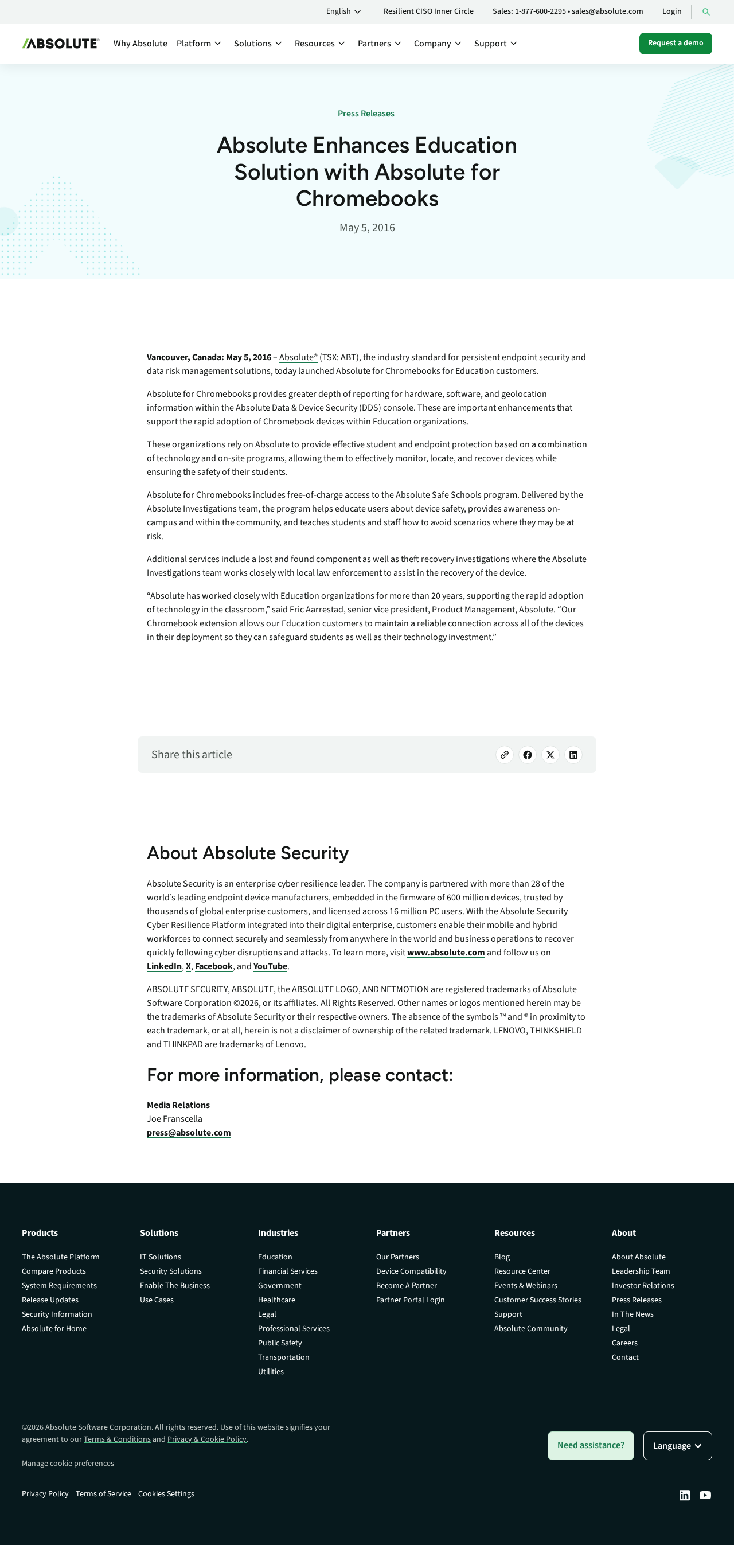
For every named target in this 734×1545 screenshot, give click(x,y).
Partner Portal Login (410, 1300)
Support (508, 1314)
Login (672, 11)
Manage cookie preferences (68, 1463)
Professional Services (294, 1329)
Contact (625, 1357)
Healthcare (276, 1300)
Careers (625, 1343)
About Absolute (639, 1257)
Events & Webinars (525, 1286)
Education (275, 1257)
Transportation (284, 1357)
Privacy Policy (45, 1494)
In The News (633, 1314)
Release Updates (50, 1300)
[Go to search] (706, 12)
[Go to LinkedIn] (573, 755)
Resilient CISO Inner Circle (429, 11)
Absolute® (298, 357)
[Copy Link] (504, 755)
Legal (267, 1314)
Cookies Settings (166, 1494)
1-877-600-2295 (540, 11)
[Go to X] (550, 755)
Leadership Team (641, 1271)
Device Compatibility (411, 1271)
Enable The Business (175, 1286)
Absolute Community (531, 1329)
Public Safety (280, 1343)
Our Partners (397, 1257)
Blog (502, 1257)
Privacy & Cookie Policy (207, 1439)
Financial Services (288, 1271)
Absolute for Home (54, 1329)
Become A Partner (406, 1286)
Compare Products (54, 1271)
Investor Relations (643, 1286)
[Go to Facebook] (527, 755)
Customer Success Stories (537, 1300)
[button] (345, 12)
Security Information (57, 1314)
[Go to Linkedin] (685, 1495)
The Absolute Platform (61, 1257)
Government (280, 1286)
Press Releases (637, 1300)
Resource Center (522, 1271)
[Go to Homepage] (61, 43)
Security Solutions (171, 1271)
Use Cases (157, 1300)
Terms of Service (103, 1494)
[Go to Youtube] (705, 1495)
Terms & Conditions (117, 1439)
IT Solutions (160, 1257)
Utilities (271, 1372)
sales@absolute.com (607, 11)
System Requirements (59, 1286)
